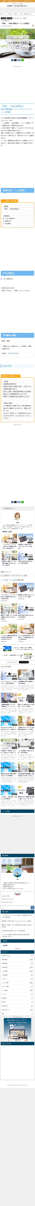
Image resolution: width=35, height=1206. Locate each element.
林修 (25, 18)
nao (17, 522)
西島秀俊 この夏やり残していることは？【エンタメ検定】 (17, 921)
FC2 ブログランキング (7, 902)
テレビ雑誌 (9, 18)
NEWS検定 (17, 959)
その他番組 (17, 975)
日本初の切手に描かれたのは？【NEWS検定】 (14, 930)
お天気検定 (17, 967)
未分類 (17, 1002)
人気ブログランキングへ (7, 899)
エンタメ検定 (17, 982)
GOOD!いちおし (17, 955)
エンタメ (17, 978)
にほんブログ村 (5, 896)
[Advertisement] (17, 85)
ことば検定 (3, 18)
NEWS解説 (17, 963)
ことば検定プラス (6, 20)
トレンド (17, 994)
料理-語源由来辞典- (13, 353)
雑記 (17, 1013)
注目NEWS (17, 1006)
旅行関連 (17, 998)
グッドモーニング (18, 18)
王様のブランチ (17, 1009)
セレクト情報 (17, 986)
